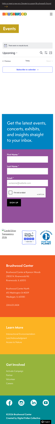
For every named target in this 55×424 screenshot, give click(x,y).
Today (27, 61)
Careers (9, 383)
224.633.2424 (12, 305)
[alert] (28, 45)
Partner (9, 375)
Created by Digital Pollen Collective (23, 418)
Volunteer (10, 379)
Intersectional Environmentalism (20, 334)
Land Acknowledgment (16, 338)
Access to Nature (14, 342)
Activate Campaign (14, 371)
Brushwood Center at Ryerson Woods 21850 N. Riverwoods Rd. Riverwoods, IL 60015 (23, 276)
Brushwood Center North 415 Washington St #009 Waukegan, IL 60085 (17, 292)
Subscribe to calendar (26, 69)
